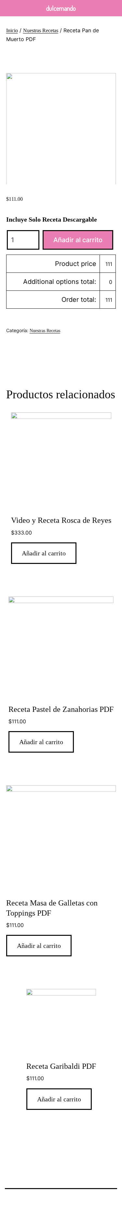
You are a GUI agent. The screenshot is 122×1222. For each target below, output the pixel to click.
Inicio (12, 30)
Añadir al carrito (77, 240)
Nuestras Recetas (40, 30)
